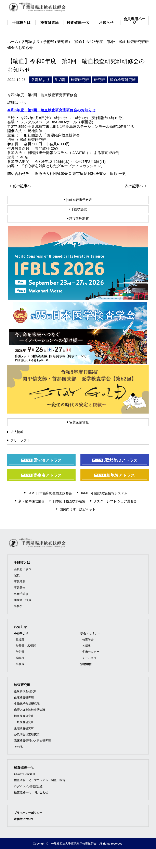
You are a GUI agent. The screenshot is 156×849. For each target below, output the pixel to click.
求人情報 (17, 432)
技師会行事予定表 (78, 200)
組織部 (20, 639)
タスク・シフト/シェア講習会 (115, 501)
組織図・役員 (22, 600)
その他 (18, 746)
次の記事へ (134, 186)
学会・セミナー (90, 633)
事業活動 (19, 581)
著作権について (24, 819)
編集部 (20, 658)
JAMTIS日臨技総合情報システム (104, 493)
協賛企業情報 (78, 422)
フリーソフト (20, 440)
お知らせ (20, 627)
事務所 (18, 606)
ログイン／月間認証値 (28, 786)
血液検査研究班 (24, 697)
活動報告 (86, 664)
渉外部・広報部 (26, 645)
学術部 (20, 651)
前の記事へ (22, 186)
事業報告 (19, 587)
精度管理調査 (78, 218)
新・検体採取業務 (31, 501)
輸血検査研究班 (24, 716)
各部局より (21, 633)
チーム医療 (89, 658)
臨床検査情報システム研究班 (32, 740)
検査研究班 (22, 685)
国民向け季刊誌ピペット (77, 509)
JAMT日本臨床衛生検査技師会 (50, 493)
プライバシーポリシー (28, 812)
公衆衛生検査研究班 (27, 734)
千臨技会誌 (78, 209)
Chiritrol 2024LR (24, 774)
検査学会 (88, 639)
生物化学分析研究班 (27, 703)
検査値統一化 (24, 767)
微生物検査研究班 (25, 691)
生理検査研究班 (24, 728)
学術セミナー (90, 651)
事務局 (20, 664)
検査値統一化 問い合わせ (31, 792)
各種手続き (21, 593)
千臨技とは (22, 562)
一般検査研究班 (24, 722)
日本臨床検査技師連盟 (69, 501)
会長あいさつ (22, 569)
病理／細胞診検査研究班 (29, 709)
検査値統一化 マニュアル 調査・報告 (39, 780)
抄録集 (86, 645)
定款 (17, 575)
